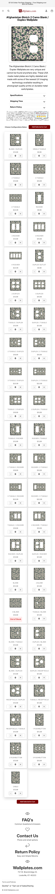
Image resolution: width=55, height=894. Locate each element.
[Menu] (3, 11)
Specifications (16, 95)
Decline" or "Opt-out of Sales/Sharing (18, 886)
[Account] (46, 11)
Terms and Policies (9, 882)
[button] (15, 140)
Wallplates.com (13, 890)
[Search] (8, 11)
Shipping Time (16, 101)
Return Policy (16, 107)
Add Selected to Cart (39, 127)
